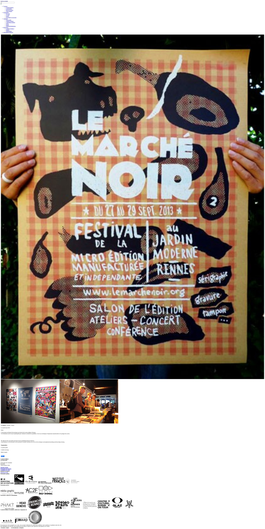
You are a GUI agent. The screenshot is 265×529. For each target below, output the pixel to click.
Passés (7, 16)
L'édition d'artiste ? (10, 28)
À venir (7, 15)
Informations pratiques (8, 32)
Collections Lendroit (10, 22)
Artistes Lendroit (9, 21)
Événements (6, 12)
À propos (5, 6)
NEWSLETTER (4, 472)
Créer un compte (4, 1)
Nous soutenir (9, 11)
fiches (7, 23)
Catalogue (5, 18)
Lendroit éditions (9, 7)
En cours (8, 13)
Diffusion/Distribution (11, 26)
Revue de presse (9, 10)
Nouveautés (8, 20)
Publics (7, 30)
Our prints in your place (11, 17)
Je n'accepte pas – (17, 527)
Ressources (5, 27)
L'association (9, 8)
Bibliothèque (9, 31)
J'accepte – (5, 527)
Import (7, 25)
